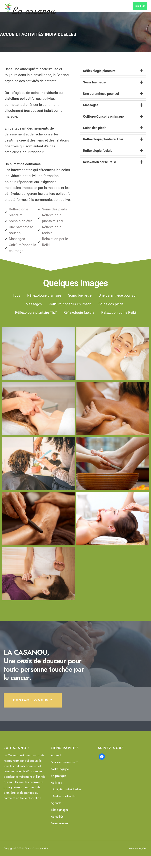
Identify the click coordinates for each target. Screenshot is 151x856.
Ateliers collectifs (64, 796)
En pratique (58, 775)
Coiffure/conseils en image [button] (70, 304)
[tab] (113, 71)
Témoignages (60, 809)
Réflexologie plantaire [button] (44, 295)
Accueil (9, 34)
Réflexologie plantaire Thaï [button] (36, 312)
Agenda (56, 803)
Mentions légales (137, 848)
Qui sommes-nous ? (64, 762)
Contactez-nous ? (32, 700)
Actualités (57, 816)
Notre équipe (60, 769)
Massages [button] (34, 304)
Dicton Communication (36, 848)
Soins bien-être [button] (80, 295)
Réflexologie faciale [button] (79, 312)
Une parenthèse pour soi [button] (117, 295)
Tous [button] (16, 295)
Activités (56, 782)
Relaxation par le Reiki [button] (118, 312)
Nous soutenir (60, 823)
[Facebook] (102, 756)
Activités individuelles (67, 789)
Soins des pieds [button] (111, 304)
